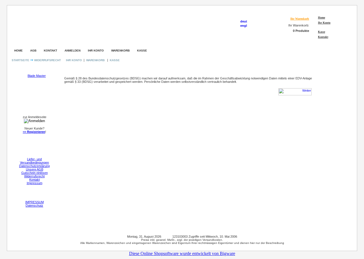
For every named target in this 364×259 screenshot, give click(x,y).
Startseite (21, 60)
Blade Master (37, 75)
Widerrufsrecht (47, 60)
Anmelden (72, 50)
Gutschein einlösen (34, 172)
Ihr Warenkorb (299, 18)
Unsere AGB (34, 169)
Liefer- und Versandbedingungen (34, 160)
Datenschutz (34, 205)
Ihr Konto (324, 22)
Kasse (321, 31)
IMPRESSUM (34, 202)
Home (321, 17)
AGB (33, 50)
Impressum (34, 183)
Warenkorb (120, 50)
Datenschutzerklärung (34, 166)
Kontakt (323, 36)
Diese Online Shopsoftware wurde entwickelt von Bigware (182, 253)
